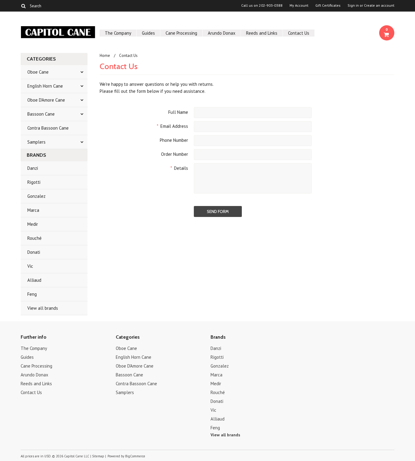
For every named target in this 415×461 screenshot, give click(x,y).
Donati (33, 252)
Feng (32, 294)
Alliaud (34, 280)
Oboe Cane (38, 72)
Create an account (379, 5)
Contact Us (298, 33)
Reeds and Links (261, 33)
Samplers (36, 142)
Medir (32, 224)
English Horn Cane (45, 86)
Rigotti (33, 182)
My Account (299, 5)
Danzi (32, 168)
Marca (33, 210)
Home (105, 55)
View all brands (42, 308)
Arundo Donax (221, 33)
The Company (118, 33)
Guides (148, 33)
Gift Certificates (328, 5)
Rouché (34, 238)
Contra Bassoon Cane (48, 128)
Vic (30, 266)
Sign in (353, 5)
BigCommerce (135, 456)
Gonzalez (36, 196)
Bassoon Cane (41, 114)
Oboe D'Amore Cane (46, 100)
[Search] (23, 6)
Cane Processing (181, 33)
